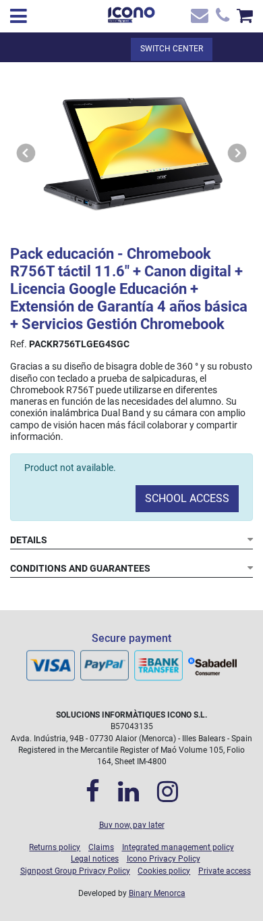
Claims (101, 847)
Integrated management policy (178, 847)
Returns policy (54, 847)
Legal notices (95, 859)
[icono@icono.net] (198, 18)
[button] (26, 153)
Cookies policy (164, 871)
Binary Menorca (157, 893)
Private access (224, 871)
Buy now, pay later (132, 825)
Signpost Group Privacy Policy (75, 871)
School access (187, 498)
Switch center (171, 48)
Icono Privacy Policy (163, 859)
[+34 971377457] (220, 18)
